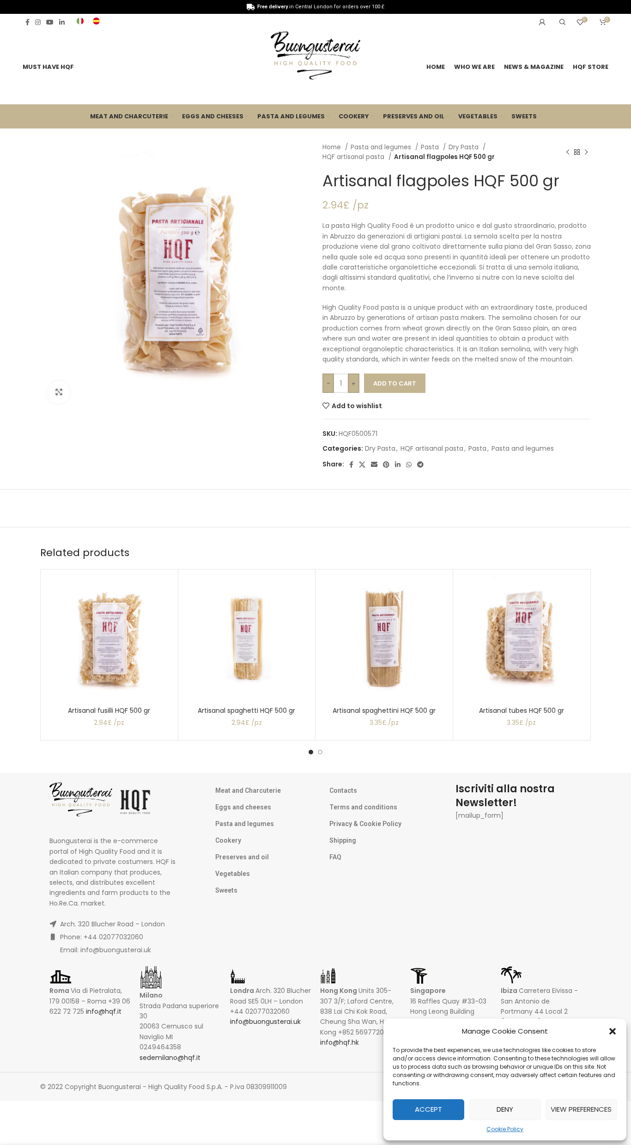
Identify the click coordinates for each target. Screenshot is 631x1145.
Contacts (343, 790)
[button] (612, 1031)
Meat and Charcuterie (248, 790)
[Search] (561, 22)
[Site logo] (315, 57)
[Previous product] (567, 152)
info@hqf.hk (339, 1042)
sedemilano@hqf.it (170, 1057)
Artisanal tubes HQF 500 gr (521, 710)
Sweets (226, 890)
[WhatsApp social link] (408, 465)
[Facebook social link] (27, 22)
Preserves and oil (242, 857)
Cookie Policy (504, 1129)
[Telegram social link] (420, 465)
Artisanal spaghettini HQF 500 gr (384, 710)
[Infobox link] (80, 22)
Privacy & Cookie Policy (365, 823)
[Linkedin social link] (61, 22)
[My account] (542, 22)
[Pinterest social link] (386, 465)
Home (332, 147)
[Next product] (586, 152)
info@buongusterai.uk (265, 1021)
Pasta (431, 147)
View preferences (581, 1109)
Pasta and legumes (382, 147)
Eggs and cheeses (243, 807)
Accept (428, 1109)
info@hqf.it (103, 1011)
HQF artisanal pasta (354, 157)
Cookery (228, 840)
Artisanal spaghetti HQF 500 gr (246, 710)
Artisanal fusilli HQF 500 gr (109, 710)
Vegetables (232, 873)
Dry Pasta (464, 147)
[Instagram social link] (37, 22)
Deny (505, 1109)
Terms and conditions (363, 807)
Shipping (342, 840)
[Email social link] (374, 465)
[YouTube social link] (49, 22)
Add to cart (394, 383)
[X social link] (362, 465)
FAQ (335, 857)
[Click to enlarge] (58, 392)
